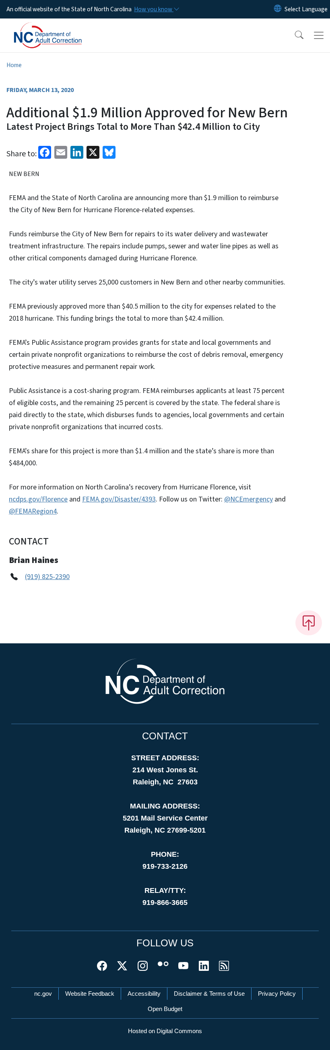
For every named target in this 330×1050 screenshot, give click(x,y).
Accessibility (144, 993)
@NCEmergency (248, 499)
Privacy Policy (277, 993)
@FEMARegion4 (33, 511)
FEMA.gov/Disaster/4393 (119, 499)
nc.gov (43, 993)
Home (14, 65)
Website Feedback (89, 993)
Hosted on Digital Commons (165, 1030)
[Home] (58, 27)
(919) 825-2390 (47, 577)
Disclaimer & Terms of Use (209, 993)
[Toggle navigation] (318, 35)
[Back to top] (308, 622)
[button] (293, 35)
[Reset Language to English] (277, 9)
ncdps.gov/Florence (38, 499)
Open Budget (165, 1008)
